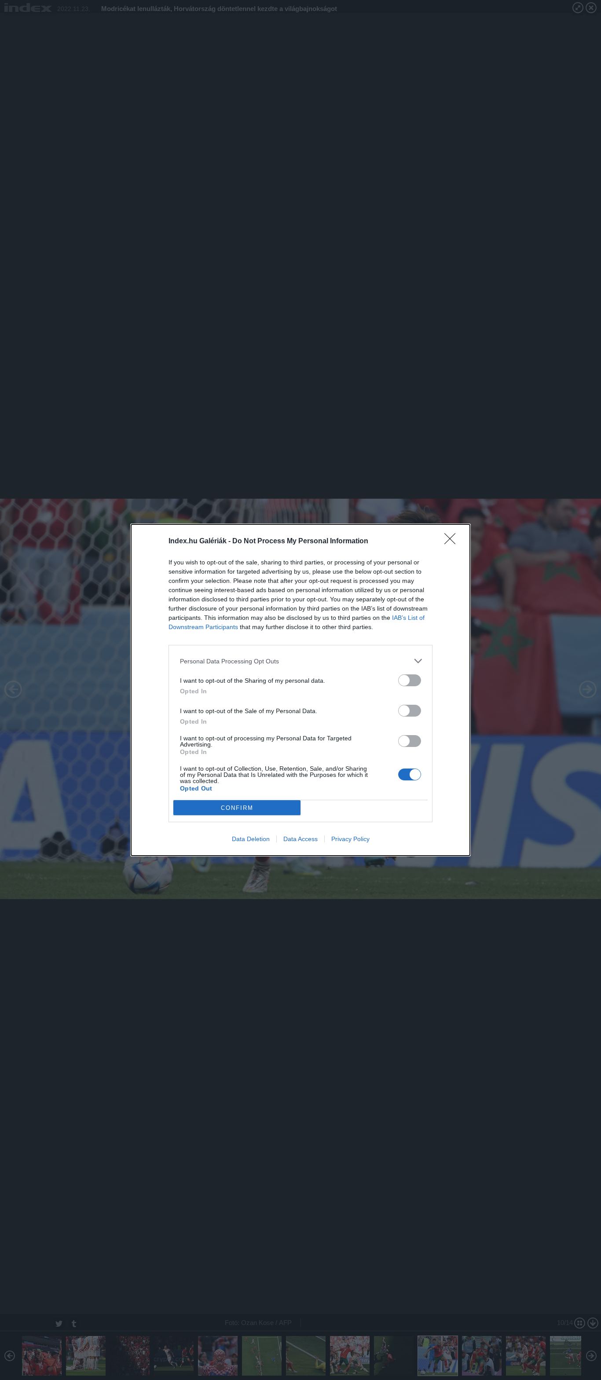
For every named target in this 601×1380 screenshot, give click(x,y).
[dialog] (300, 690)
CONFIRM (237, 808)
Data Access (300, 838)
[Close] (452, 541)
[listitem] (300, 661)
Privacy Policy (350, 838)
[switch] (409, 680)
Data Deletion (251, 838)
